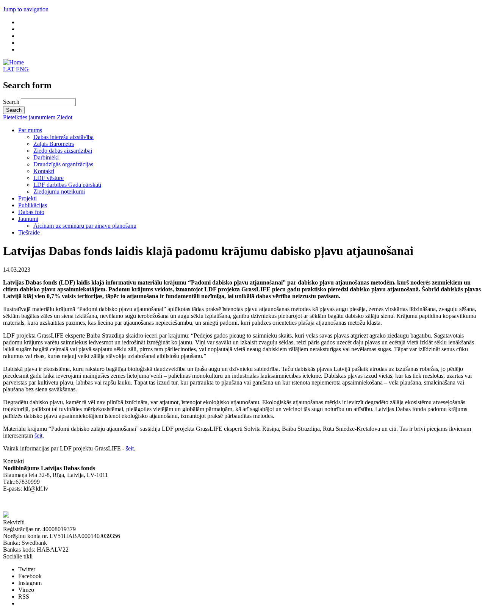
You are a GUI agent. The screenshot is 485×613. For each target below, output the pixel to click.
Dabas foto (31, 212)
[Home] (13, 62)
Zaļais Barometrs (53, 144)
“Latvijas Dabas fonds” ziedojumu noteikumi (57, 502)
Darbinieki (46, 157)
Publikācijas (32, 205)
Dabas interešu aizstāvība (63, 137)
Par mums (30, 130)
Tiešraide (29, 232)
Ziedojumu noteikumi (59, 191)
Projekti (27, 198)
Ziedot (64, 117)
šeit (38, 435)
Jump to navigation (25, 9)
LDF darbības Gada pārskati (67, 184)
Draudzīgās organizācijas (63, 164)
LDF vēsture (48, 178)
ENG (22, 69)
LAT (8, 69)
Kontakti (43, 171)
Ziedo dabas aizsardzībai (62, 150)
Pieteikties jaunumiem (29, 117)
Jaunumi (28, 219)
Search (12, 102)
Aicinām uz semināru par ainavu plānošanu (84, 225)
